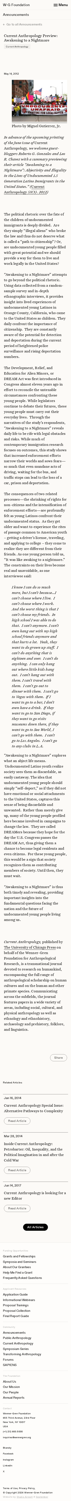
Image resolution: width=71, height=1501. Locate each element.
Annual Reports (14, 1397)
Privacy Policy (27, 1488)
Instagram (8, 1459)
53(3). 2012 (37, 192)
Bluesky (19, 1447)
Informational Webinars (19, 1300)
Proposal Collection (16, 1310)
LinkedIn (7, 1465)
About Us (9, 1381)
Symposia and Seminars (19, 1262)
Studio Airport (25, 1496)
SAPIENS (10, 1365)
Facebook (8, 1453)
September (42, 1496)
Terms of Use (10, 1488)
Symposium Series (16, 1349)
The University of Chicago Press (30, 947)
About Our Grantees (17, 1267)
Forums (8, 1359)
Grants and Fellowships (19, 1256)
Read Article (17, 1121)
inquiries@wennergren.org (17, 1437)
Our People (11, 1392)
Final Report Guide (16, 1316)
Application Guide (15, 1294)
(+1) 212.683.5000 (13, 1431)
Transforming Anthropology (22, 1354)
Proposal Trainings (16, 1305)
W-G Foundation (16, 4)
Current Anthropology (18, 1343)
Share (58, 1057)
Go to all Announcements (24, 24)
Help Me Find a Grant (17, 1272)
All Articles (35, 1227)
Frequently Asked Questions (22, 1278)
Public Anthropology (17, 1338)
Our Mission (11, 1387)
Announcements (16, 14)
